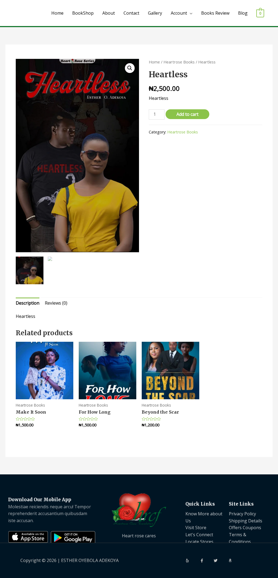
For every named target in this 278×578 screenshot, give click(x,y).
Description (27, 303)
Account (179, 13)
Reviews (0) (56, 303)
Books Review (215, 13)
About (108, 13)
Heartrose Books (179, 62)
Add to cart (187, 114)
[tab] (27, 303)
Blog (243, 13)
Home (57, 13)
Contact (131, 13)
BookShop (83, 13)
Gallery (155, 13)
